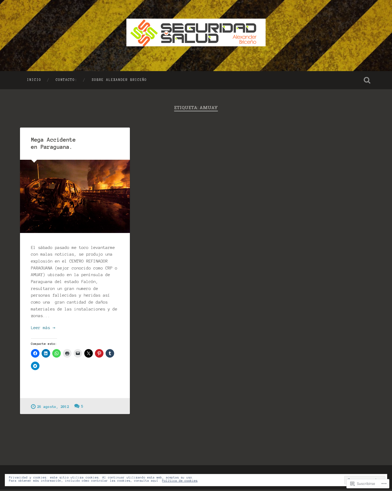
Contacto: (66, 80)
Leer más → (43, 327)
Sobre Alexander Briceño (119, 80)
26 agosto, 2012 (53, 407)
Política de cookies (180, 480)
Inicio (34, 80)
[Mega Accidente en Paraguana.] (75, 196)
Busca (367, 80)
